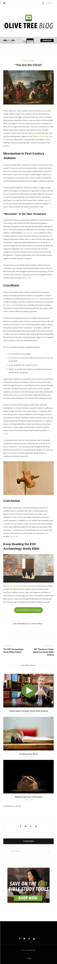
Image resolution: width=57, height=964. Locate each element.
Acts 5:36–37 (27, 233)
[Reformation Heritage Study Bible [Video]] (28, 690)
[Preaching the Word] (28, 733)
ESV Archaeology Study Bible (16, 586)
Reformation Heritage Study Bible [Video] (28, 711)
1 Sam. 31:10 (10, 305)
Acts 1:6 (27, 278)
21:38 (34, 233)
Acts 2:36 (14, 536)
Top (29, 958)
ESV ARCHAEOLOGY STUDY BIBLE (28, 610)
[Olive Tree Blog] (28, 22)
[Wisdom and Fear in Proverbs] (28, 776)
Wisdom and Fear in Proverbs (28, 797)
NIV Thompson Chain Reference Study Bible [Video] (43, 652)
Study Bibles (28, 61)
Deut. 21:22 (35, 299)
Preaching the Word (28, 754)
